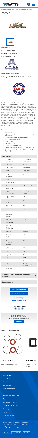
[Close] (36, 422)
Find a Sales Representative (19, 289)
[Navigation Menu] (33, 4)
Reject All (26, 433)
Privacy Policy (16, 427)
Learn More (19, 321)
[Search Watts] (28, 4)
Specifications (7, 282)
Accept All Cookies (16, 433)
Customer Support (18, 300)
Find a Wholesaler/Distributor (19, 294)
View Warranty (18, 297)
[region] (19, 429)
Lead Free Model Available (10, 73)
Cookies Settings (6, 433)
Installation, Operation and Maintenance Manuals (17, 275)
